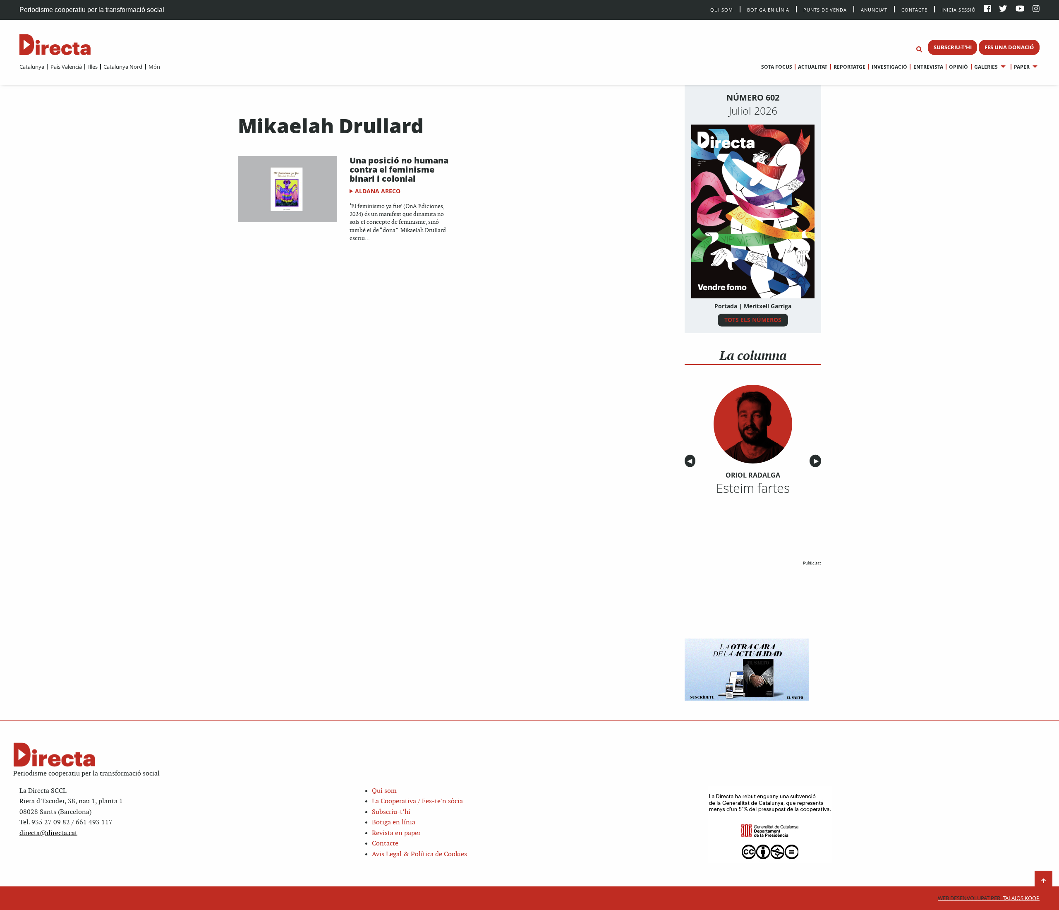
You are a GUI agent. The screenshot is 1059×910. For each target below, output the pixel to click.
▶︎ (817, 461)
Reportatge (849, 66)
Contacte (914, 9)
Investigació (889, 66)
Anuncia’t (874, 9)
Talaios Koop (989, 898)
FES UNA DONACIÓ (1009, 47)
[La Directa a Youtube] (1020, 9)
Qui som (384, 791)
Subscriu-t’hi (391, 812)
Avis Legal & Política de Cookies (419, 854)
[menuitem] (31, 66)
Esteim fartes (753, 488)
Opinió (958, 66)
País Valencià (65, 66)
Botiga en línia (768, 9)
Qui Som (721, 9)
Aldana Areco (377, 191)
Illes (92, 66)
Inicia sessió (959, 9)
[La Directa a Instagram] (1036, 9)
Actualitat (812, 66)
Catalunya (31, 66)
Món (154, 66)
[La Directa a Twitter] (1003, 9)
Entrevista (928, 66)
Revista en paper (396, 833)
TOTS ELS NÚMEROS (752, 320)
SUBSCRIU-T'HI (953, 47)
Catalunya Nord (122, 66)
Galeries (986, 66)
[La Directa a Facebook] (987, 9)
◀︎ (691, 461)
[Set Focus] (919, 50)
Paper (1022, 66)
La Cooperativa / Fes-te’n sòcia (417, 801)
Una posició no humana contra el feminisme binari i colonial (399, 169)
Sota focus (776, 66)
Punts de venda (825, 9)
